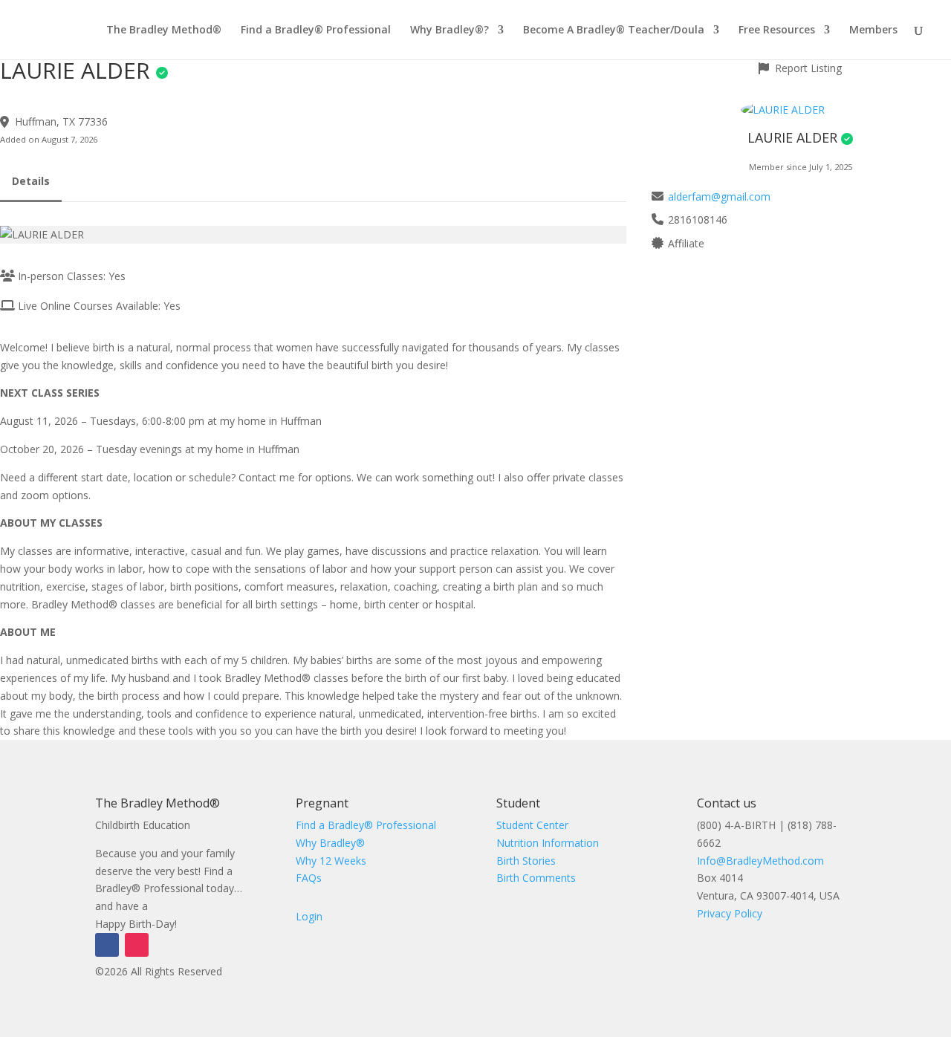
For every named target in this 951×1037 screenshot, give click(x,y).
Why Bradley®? (449, 30)
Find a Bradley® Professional (316, 30)
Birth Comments (536, 878)
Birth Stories (526, 861)
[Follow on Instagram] (137, 945)
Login (309, 916)
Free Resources (777, 30)
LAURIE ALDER (792, 137)
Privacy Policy (729, 913)
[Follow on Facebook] (107, 945)
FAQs (309, 878)
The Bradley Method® (163, 30)
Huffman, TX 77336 (61, 121)
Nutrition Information (547, 843)
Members (873, 30)
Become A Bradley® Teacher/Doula (613, 30)
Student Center (532, 825)
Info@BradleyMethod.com (760, 861)
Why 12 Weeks (331, 861)
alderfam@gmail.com (719, 196)
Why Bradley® (330, 843)
